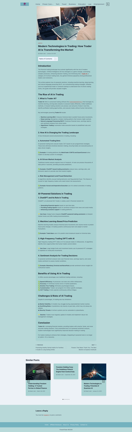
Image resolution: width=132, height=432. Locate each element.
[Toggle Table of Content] (54, 59)
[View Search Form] (107, 4)
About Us (66, 425)
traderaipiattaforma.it (75, 102)
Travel (64, 4)
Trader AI (84, 73)
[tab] (64, 399)
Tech (57, 4)
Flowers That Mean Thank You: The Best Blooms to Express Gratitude (83, 347)
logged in (46, 415)
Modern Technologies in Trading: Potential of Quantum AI (93, 386)
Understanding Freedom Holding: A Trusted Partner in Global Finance (37, 386)
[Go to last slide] (28, 381)
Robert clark (43, 53)
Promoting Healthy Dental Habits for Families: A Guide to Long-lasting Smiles (50, 347)
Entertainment (99, 4)
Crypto (40, 43)
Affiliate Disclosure (55, 425)
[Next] (103, 381)
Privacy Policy (74, 425)
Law (89, 4)
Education (82, 4)
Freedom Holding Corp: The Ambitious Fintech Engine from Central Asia (65, 369)
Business (72, 4)
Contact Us (83, 425)
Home (38, 4)
